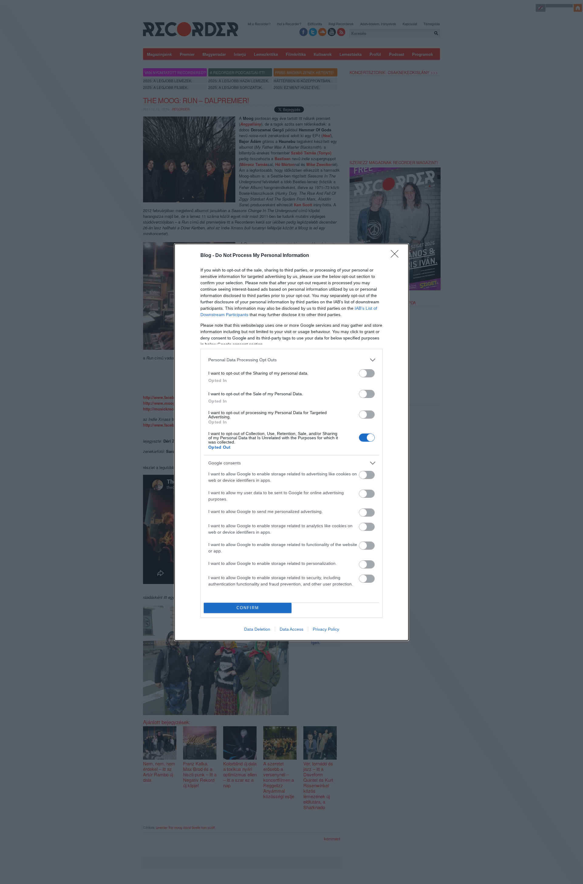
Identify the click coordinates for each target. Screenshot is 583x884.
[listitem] (291, 360)
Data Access (291, 629)
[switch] (367, 373)
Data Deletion (257, 629)
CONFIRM (248, 608)
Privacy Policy (326, 629)
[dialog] (291, 442)
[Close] (396, 255)
